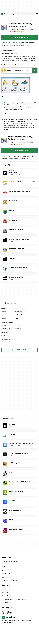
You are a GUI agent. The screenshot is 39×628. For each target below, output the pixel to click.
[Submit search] (13, 13)
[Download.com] (5, 14)
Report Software (21, 349)
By (18, 29)
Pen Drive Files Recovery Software (20, 25)
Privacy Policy (6, 589)
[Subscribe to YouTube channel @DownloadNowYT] (10, 612)
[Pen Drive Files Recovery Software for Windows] (4, 27)
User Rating (11, 31)
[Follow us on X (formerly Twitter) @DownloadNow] (7, 612)
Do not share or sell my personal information (14, 599)
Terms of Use (6, 593)
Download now (21, 37)
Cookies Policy (6, 596)
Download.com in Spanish (9, 580)
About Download (7, 571)
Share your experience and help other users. (15, 45)
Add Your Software (7, 574)
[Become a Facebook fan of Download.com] (3, 612)
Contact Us (5, 577)
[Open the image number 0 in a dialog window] (15, 85)
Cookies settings (7, 602)
